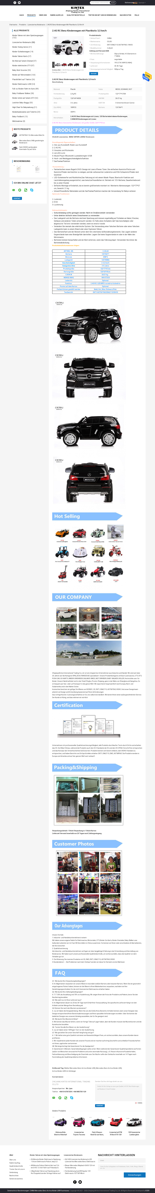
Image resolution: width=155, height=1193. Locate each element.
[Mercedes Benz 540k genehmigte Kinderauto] (14, 141)
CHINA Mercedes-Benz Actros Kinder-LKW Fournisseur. (50, 1191)
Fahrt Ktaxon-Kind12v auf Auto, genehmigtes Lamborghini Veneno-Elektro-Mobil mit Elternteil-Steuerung (97, 1133)
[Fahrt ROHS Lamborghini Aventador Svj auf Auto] (14, 148)
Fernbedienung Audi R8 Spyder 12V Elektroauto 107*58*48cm (78, 1172)
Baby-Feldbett (18, 116)
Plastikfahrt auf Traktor (21, 79)
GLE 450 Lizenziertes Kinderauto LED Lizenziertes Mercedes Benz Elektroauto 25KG (80, 1160)
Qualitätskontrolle (76, 15)
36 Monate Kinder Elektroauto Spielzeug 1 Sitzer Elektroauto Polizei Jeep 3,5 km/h (45, 1160)
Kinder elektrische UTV (21, 65)
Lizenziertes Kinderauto (36, 25)
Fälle (137, 15)
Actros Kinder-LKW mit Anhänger (64, 1071)
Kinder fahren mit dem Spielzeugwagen (27, 35)
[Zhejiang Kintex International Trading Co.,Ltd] (77, 10)
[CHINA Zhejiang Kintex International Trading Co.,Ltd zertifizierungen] (18, 169)
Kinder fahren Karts (20, 56)
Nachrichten (125, 15)
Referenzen (129, 3)
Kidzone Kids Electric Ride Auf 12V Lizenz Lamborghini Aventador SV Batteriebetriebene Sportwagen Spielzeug (60, 1133)
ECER (147, 1191)
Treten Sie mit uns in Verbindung (102, 15)
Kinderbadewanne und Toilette (24, 112)
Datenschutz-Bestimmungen (18, 1191)
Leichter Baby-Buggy (20, 103)
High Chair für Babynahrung (22, 107)
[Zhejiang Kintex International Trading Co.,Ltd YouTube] (19, 2)
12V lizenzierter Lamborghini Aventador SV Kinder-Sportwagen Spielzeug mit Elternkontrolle (134, 1133)
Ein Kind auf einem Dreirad (22, 61)
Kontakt (94, 73)
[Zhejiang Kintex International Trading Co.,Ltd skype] (33, 190)
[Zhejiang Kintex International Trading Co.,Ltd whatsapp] (21, 190)
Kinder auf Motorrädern (21, 75)
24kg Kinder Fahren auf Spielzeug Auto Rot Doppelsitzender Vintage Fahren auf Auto (46, 1172)
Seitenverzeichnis (16, 1179)
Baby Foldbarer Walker (21, 93)
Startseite (13, 25)
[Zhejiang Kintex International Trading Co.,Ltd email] (15, 190)
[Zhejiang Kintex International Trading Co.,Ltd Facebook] (15, 2)
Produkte (31, 15)
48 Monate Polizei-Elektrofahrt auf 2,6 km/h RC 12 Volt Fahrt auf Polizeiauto (45, 1166)
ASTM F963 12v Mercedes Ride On (31, 135)
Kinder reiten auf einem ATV (23, 98)
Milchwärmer (17, 121)
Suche (113, 3)
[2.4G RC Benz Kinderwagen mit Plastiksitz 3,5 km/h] (68, 48)
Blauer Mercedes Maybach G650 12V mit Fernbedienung (80, 1166)
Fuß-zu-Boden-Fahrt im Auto (23, 89)
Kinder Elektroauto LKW (21, 84)
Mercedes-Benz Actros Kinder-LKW (109, 1068)
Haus (21, 15)
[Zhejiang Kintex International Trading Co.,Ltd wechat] (27, 190)
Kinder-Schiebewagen (21, 52)
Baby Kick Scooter (19, 70)
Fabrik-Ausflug (56, 15)
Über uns (43, 15)
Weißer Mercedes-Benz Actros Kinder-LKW (79, 1068)
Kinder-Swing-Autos (20, 47)
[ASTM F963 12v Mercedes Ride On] (14, 135)
